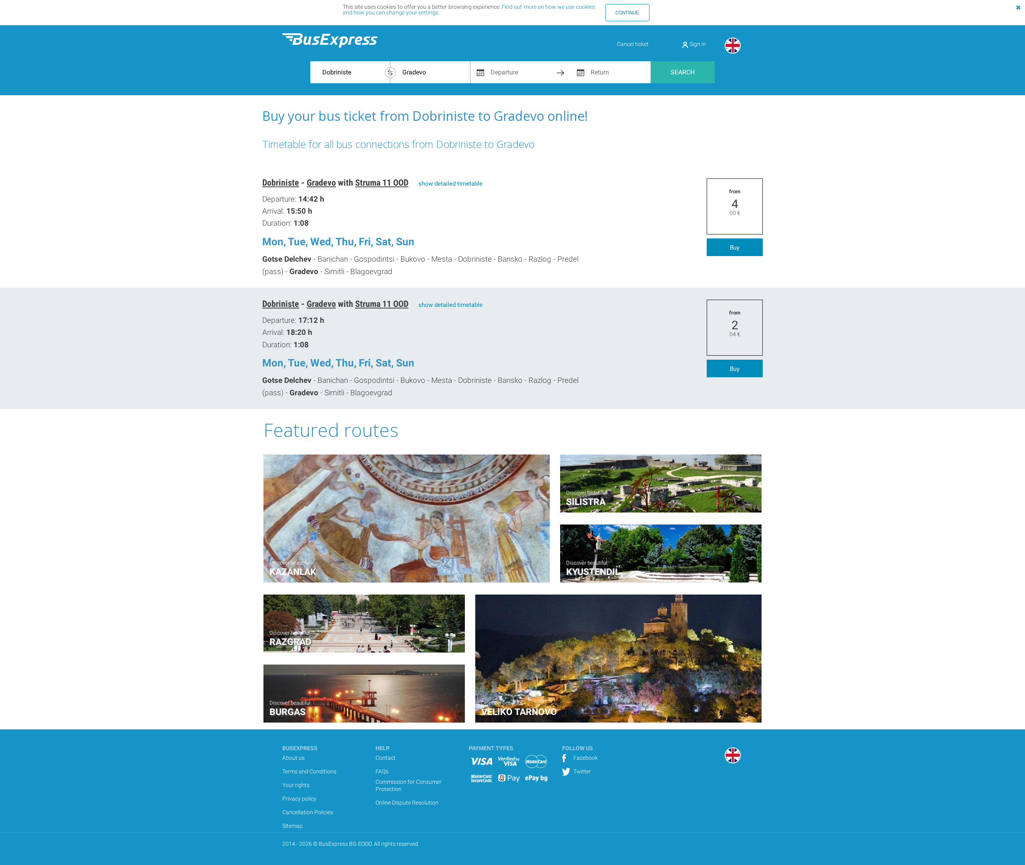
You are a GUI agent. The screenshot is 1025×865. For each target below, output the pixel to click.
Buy (735, 247)
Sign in (697, 44)
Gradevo (321, 183)
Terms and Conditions (309, 771)
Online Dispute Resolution (407, 802)
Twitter (581, 771)
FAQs (382, 771)
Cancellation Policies (307, 812)
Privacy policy (299, 798)
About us (293, 758)
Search (683, 72)
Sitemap (292, 826)
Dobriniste (280, 183)
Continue (627, 12)
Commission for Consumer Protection (409, 785)
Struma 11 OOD (381, 183)
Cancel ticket (633, 44)
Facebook (585, 758)
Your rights (296, 785)
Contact (386, 758)
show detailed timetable (450, 183)
